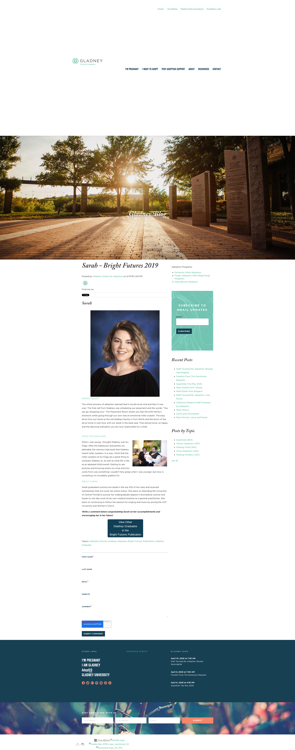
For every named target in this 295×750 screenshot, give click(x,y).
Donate (161, 9)
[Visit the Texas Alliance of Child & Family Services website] (109, 744)
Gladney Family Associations (192, 9)
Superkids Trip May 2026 (189, 384)
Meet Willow (182, 410)
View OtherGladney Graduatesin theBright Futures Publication (125, 528)
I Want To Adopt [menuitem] (150, 69)
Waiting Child (186, 447)
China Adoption (187, 451)
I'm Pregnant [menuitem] (132, 69)
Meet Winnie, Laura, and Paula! (191, 417)
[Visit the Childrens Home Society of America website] (77, 744)
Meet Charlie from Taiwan (189, 387)
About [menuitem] (192, 69)
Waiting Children (188, 454)
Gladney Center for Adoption (108, 276)
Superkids (184, 440)
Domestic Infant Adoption (188, 272)
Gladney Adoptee (117, 541)
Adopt (87, 670)
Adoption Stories (98, 541)
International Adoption (186, 282)
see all (175, 460)
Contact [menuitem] (217, 69)
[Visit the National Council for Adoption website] (82, 744)
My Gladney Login (214, 9)
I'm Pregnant (91, 660)
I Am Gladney (172, 9)
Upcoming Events (137, 651)
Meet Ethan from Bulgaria (189, 391)
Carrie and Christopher (187, 413)
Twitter (102, 289)
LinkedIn (99, 289)
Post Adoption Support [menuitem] (173, 69)
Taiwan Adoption (188, 443)
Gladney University (95, 674)
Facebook (96, 289)
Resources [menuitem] (203, 69)
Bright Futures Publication (141, 541)
